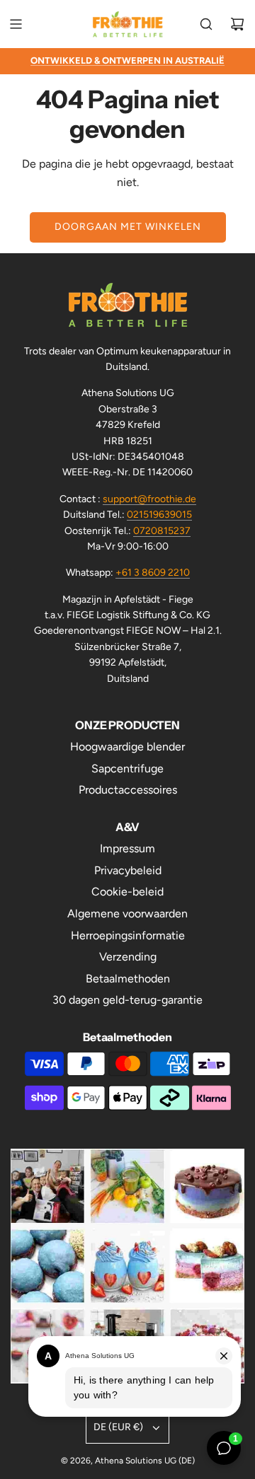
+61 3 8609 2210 (152, 573)
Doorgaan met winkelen (128, 227)
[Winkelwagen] (237, 24)
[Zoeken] (206, 24)
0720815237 (162, 531)
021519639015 (159, 515)
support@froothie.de (149, 499)
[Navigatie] (15, 24)
